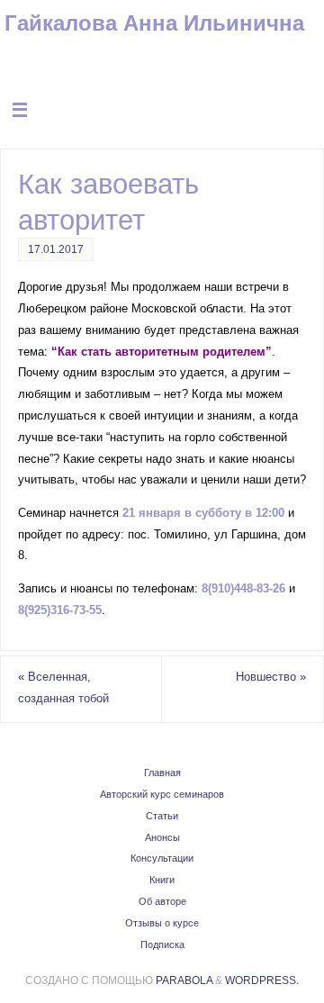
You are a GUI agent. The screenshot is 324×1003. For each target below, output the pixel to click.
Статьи (162, 815)
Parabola (184, 980)
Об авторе (162, 901)
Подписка (162, 944)
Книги (162, 879)
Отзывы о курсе (162, 922)
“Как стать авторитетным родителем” (161, 352)
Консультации (162, 858)
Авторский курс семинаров (162, 794)
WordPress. (262, 980)
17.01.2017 (56, 249)
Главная (162, 772)
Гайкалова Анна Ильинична (154, 23)
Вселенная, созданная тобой (63, 688)
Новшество (271, 677)
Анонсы (162, 837)
